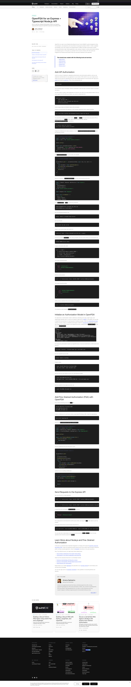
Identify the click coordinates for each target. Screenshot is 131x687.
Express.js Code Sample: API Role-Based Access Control (69, 561)
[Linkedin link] (34, 677)
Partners (83, 648)
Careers (86, 649)
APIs (49, 648)
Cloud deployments (69, 672)
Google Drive (86, 322)
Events (33, 662)
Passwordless (84, 670)
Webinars (50, 656)
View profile (93, 592)
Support (67, 646)
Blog (33, 7)
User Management (69, 668)
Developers (42, 7)
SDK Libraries (51, 649)
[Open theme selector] (98, 7)
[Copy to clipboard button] (38, 71)
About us (83, 651)
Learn (50, 662)
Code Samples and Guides (36, 646)
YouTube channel (84, 565)
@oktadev (69, 565)
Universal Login (85, 662)
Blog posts (34, 648)
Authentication (68, 670)
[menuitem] (47, 3)
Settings (77, 683)
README (77, 549)
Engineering (65, 7)
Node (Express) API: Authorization (64, 563)
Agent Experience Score (36, 653)
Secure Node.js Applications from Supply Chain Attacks (69, 553)
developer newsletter (71, 569)
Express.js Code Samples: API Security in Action (67, 560)
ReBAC (85, 319)
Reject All (86, 683)
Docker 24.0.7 (62, 64)
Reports (50, 654)
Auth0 (56, 80)
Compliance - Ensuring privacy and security (89, 646)
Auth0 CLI (66, 80)
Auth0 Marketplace (69, 649)
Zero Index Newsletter (36, 651)
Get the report (35, 80)
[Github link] (36, 677)
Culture (60, 7)
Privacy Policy (37, 685)
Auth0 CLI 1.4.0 (62, 62)
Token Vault (84, 673)
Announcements (72, 7)
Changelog (50, 651)
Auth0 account (62, 61)
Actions (83, 667)
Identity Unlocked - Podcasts (37, 649)
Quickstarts (51, 646)
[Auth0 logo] (34, 3)
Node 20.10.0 (62, 59)
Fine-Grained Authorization (70, 673)
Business (55, 7)
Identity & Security (48, 7)
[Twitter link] (32, 677)
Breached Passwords (85, 672)
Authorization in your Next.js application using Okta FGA (69, 555)
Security (67, 667)
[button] (88, 4)
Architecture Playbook (52, 667)
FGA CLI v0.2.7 (62, 65)
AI (37, 7)
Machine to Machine (85, 668)
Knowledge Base (68, 648)
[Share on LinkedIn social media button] (36, 71)
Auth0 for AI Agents (69, 662)
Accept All (94, 683)
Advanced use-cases (93, 321)
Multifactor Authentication (86, 665)
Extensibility (68, 665)
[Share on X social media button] (33, 71)
